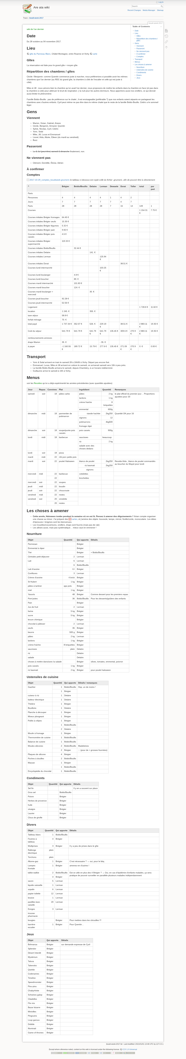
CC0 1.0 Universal (129, 1049)
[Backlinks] (166, 42)
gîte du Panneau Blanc (40, 54)
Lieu (136, 33)
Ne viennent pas (142, 51)
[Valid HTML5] (93, 1053)
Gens (137, 43)
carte (95, 54)
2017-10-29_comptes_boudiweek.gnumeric (50, 180)
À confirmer (140, 54)
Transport (138, 59)
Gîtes (138, 36)
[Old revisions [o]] (166, 36)
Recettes (38, 383)
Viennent (140, 46)
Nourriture (140, 67)
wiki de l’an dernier (35, 29)
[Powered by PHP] (81, 1053)
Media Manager (149, 10)
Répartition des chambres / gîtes (147, 40)
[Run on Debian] (117, 1053)
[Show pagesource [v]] (166, 31)
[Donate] (69, 1053)
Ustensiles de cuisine (144, 70)
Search (162, 6)
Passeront (140, 49)
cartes (74, 519)
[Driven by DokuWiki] (129, 1053)
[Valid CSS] (105, 1053)
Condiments (141, 72)
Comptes (140, 57)
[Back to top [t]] (166, 47)
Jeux (138, 78)
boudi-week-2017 (36, 18)
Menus (137, 62)
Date (136, 31)
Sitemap (160, 10)
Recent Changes (134, 10)
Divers (139, 75)
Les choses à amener (143, 65)
